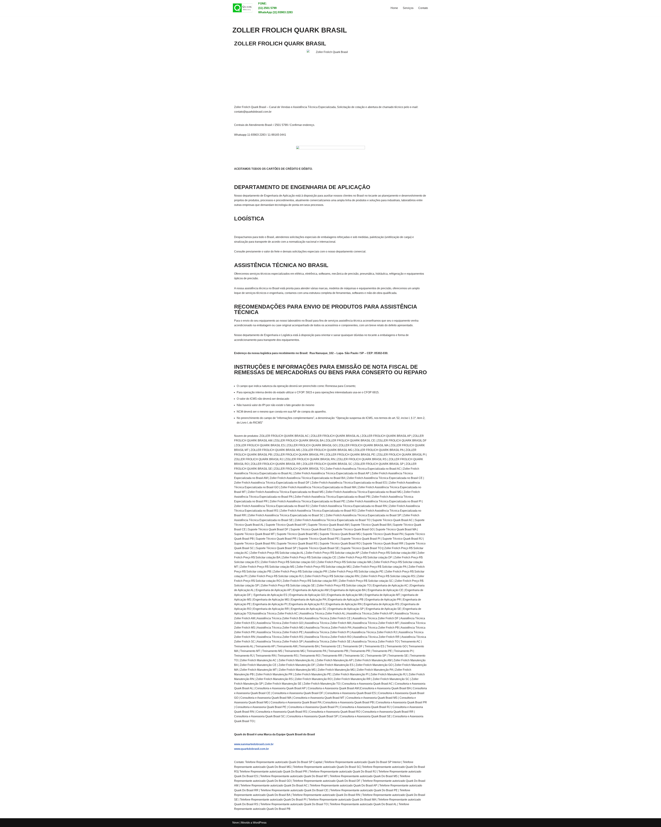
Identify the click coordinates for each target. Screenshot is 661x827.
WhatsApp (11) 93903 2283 (275, 12)
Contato (423, 8)
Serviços (408, 8)
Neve (235, 822)
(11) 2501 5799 (267, 8)
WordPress (259, 822)
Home (394, 8)
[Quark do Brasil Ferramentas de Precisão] (242, 8)
